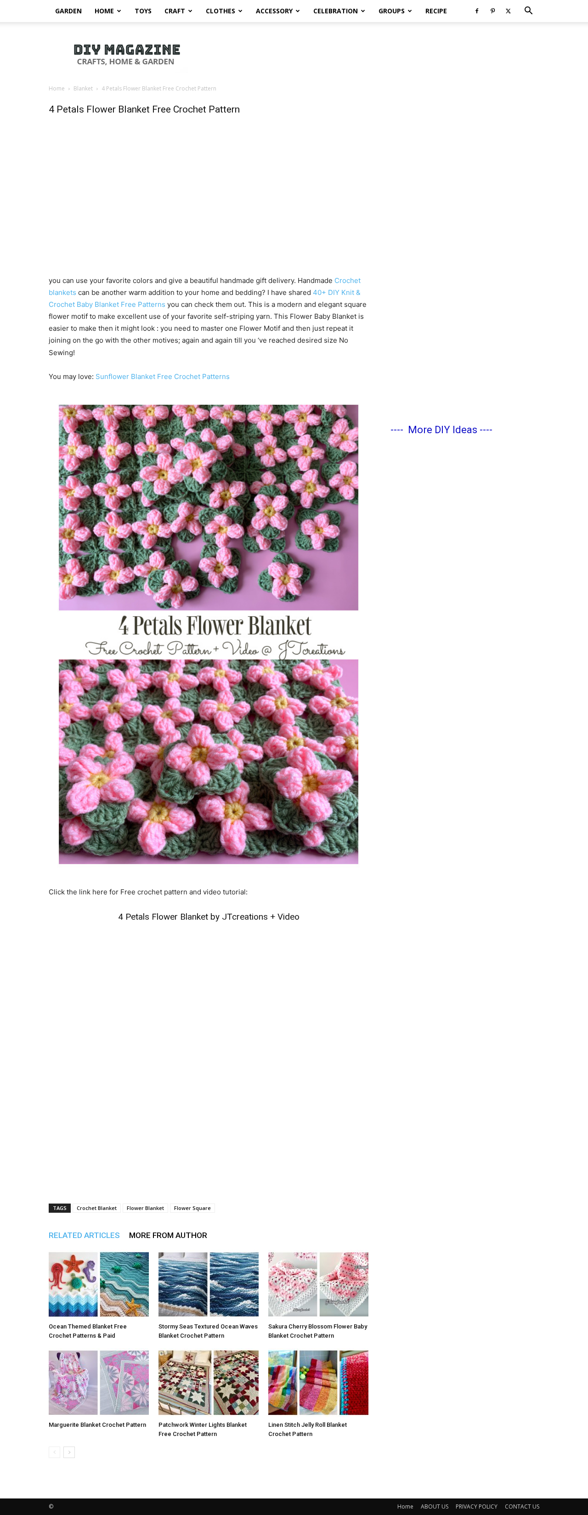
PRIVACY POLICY (477, 1506)
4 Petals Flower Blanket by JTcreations (193, 916)
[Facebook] (477, 11)
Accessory (274, 10)
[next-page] (69, 1452)
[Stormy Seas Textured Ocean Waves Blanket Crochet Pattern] (208, 1284)
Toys (143, 10)
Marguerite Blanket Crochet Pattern (97, 1424)
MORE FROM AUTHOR (168, 1235)
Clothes (220, 10)
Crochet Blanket (97, 1207)
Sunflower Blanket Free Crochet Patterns (163, 376)
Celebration (335, 10)
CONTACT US (522, 1506)
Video (288, 916)
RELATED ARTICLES (84, 1235)
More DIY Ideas (442, 429)
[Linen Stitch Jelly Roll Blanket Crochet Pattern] (318, 1382)
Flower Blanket (145, 1207)
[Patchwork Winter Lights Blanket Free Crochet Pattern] (208, 1382)
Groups (392, 10)
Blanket (83, 88)
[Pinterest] (492, 11)
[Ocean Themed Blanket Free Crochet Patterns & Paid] (99, 1284)
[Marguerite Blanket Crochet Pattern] (99, 1382)
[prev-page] (54, 1452)
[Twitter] (508, 11)
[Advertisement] (372, 53)
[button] (528, 11)
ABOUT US (434, 1506)
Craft (174, 10)
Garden (68, 10)
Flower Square (192, 1207)
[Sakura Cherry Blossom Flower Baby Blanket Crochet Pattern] (318, 1284)
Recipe (436, 10)
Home (104, 10)
